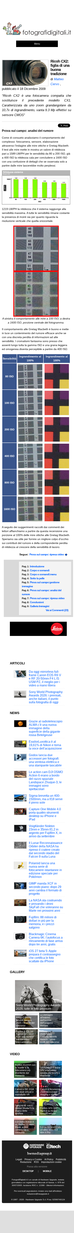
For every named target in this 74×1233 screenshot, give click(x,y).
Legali (19, 1159)
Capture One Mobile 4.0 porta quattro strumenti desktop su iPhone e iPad (45, 814)
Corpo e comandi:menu (43, 574)
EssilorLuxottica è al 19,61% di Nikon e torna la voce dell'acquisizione (45, 745)
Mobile (47, 1171)
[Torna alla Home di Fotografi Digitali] (37, 35)
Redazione (25, 1162)
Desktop (28, 1171)
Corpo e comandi (39, 570)
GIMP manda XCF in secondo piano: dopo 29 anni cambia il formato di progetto (45, 888)
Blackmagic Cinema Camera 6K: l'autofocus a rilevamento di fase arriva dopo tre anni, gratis (46, 939)
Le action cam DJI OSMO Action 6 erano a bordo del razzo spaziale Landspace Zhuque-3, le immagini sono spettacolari (46, 780)
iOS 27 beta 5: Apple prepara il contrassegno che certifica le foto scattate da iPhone (45, 956)
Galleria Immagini (39, 606)
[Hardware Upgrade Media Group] (39, 1156)
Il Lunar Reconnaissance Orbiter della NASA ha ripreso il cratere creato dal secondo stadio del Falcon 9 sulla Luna (45, 849)
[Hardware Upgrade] (34, 1149)
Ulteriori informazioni (55, 1185)
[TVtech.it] (53, 1149)
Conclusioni (37, 602)
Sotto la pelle (37, 578)
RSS (36, 1162)
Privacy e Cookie (33, 1159)
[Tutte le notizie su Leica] (38, 635)
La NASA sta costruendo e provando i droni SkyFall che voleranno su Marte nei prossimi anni (46, 905)
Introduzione (37, 566)
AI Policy (48, 1159)
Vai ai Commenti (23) (57, 610)
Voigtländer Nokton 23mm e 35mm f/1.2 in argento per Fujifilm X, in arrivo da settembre (45, 831)
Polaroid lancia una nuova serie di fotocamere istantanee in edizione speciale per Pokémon (45, 870)
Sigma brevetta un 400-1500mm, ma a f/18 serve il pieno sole (46, 799)
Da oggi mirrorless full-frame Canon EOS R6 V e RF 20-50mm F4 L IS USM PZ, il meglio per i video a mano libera (45, 678)
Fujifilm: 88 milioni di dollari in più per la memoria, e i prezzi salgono (43, 922)
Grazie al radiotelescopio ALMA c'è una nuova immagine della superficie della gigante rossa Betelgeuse (45, 728)
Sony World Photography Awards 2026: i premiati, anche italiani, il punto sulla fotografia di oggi (46, 697)
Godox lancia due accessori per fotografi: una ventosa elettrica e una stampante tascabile (45, 760)
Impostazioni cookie (51, 1162)
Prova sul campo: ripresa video (47, 554)
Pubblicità (61, 1159)
